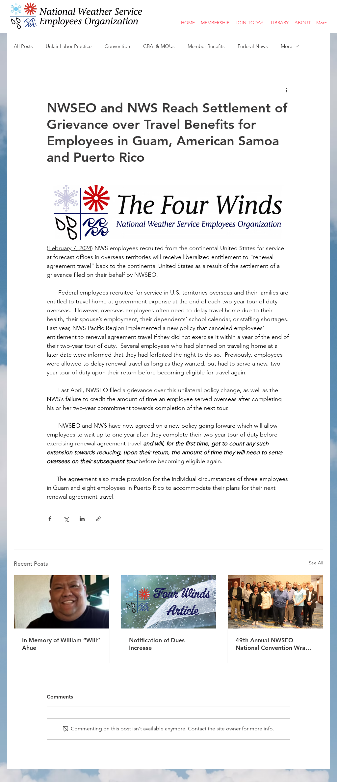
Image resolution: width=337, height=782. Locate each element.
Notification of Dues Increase (157, 644)
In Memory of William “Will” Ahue (61, 644)
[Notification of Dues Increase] (168, 601)
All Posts (23, 46)
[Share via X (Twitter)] (66, 519)
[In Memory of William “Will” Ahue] (61, 601)
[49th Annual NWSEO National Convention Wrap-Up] (275, 601)
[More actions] (286, 90)
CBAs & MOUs (158, 46)
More (286, 46)
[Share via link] (98, 519)
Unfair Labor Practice (68, 46)
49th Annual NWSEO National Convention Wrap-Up (273, 644)
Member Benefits (206, 46)
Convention (117, 46)
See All (316, 563)
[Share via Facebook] (50, 519)
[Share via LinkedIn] (82, 519)
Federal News (253, 46)
